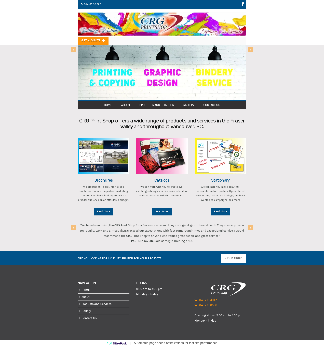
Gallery (188, 105)
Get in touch (233, 260)
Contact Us (211, 105)
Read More (103, 211)
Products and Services (156, 105)
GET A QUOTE (91, 40)
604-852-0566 (92, 4)
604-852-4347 (207, 302)
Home (108, 105)
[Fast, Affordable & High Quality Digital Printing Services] (162, 24)
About (125, 105)
